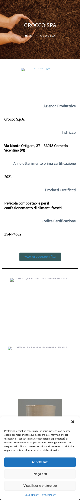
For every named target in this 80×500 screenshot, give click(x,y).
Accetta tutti (40, 462)
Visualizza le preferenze (40, 485)
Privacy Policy (48, 494)
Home (29, 35)
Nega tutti (40, 474)
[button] (73, 422)
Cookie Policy (32, 494)
